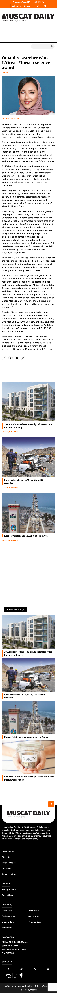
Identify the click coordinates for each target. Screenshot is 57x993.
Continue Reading (10, 432)
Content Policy (8, 895)
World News (33, 910)
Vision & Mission (9, 863)
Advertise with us (9, 874)
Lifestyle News (8, 922)
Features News (34, 922)
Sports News (33, 916)
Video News (7, 927)
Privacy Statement (10, 889)
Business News (8, 916)
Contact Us (7, 868)
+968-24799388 (19, 949)
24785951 (10, 953)
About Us (6, 857)
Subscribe (16, 6)
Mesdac (33, 990)
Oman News (7, 910)
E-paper (27, 6)
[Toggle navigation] (5, 46)
